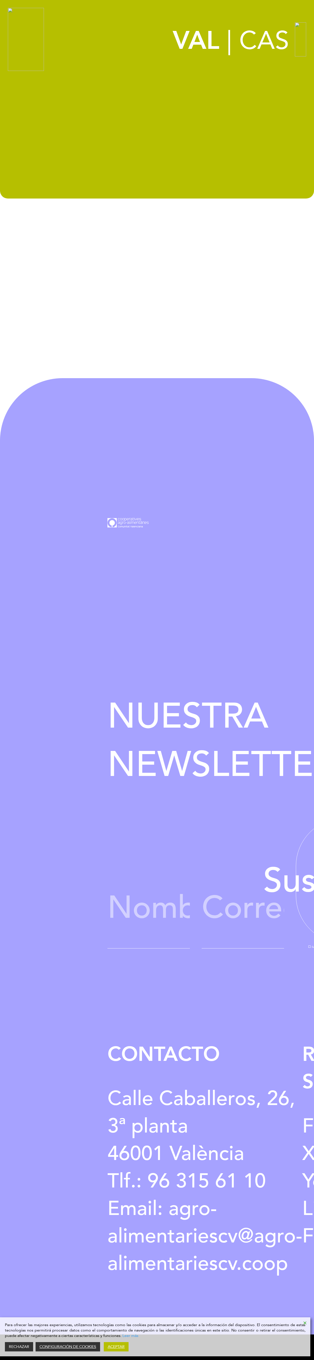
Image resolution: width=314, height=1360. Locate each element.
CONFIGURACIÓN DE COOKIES (67, 1346)
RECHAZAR (19, 1346)
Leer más (130, 1335)
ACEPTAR (116, 1346)
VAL (196, 41)
